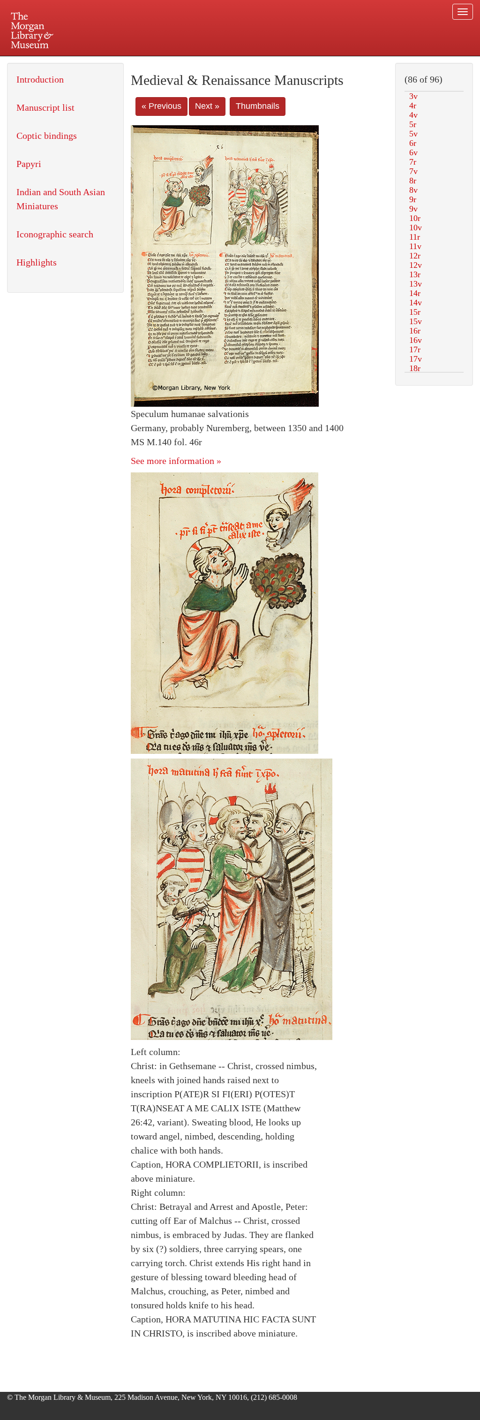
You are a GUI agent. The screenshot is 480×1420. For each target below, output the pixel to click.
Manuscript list (45, 107)
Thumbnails (257, 106)
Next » (207, 106)
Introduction (40, 79)
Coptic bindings (46, 135)
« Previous (161, 106)
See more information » (176, 461)
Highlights (36, 262)
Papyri (28, 164)
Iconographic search (54, 234)
